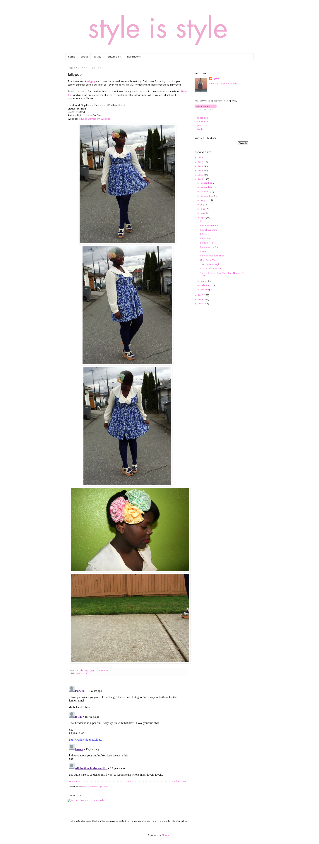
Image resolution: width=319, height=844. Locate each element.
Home (127, 781)
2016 (201, 157)
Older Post (180, 781)
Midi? (202, 221)
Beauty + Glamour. (210, 225)
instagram (202, 121)
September (206, 195)
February (205, 285)
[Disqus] (127, 731)
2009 (201, 299)
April (203, 217)
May (202, 213)
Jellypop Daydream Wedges (94, 118)
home (71, 56)
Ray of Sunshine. (209, 229)
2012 (201, 174)
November (206, 187)
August (204, 200)
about (84, 56)
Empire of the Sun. (210, 247)
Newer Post (74, 781)
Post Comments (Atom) (95, 786)
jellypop (79, 673)
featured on (114, 56)
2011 (201, 179)
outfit (86, 673)
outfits (97, 56)
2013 (201, 170)
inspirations (134, 56)
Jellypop (91, 81)
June (203, 208)
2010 (201, 295)
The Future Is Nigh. (210, 264)
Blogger (166, 835)
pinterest (202, 125)
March (203, 280)
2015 (201, 162)
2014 (201, 166)
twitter (200, 129)
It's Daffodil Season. (211, 268)
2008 (201, 303)
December (206, 182)
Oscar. (203, 251)
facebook (202, 117)
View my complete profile (223, 83)
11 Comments (103, 670)
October (205, 191)
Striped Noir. (207, 242)
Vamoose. (205, 238)
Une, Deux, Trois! (209, 260)
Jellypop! (205, 234)
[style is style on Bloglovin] (206, 108)
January (204, 289)
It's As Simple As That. (212, 255)
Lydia (216, 78)
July (202, 204)
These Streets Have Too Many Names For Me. (222, 274)
